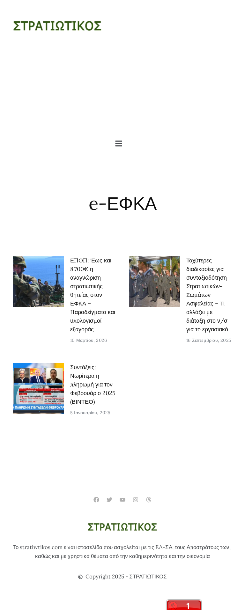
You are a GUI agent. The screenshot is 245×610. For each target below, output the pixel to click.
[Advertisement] (122, 91)
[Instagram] (136, 499)
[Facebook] (96, 499)
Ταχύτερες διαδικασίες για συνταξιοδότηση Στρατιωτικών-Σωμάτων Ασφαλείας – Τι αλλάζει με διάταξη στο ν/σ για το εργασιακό (207, 295)
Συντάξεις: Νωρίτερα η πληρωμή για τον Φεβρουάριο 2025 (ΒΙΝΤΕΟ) (92, 384)
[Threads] (149, 499)
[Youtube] (122, 499)
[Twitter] (109, 499)
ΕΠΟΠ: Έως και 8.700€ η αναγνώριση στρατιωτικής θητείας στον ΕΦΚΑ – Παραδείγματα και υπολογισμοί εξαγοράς (92, 295)
